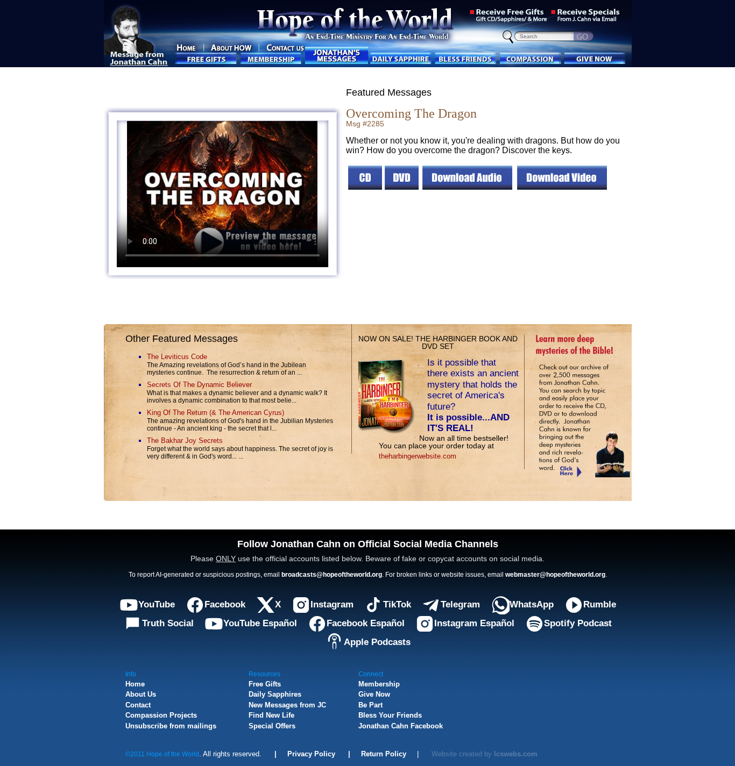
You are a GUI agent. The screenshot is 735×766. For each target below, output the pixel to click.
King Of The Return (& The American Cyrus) (215, 413)
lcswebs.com (516, 754)
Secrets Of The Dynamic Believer (199, 385)
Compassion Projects (161, 715)
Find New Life (271, 715)
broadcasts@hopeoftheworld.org (331, 574)
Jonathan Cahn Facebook (400, 726)
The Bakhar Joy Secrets (185, 440)
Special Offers (272, 726)
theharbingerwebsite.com (417, 456)
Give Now (374, 694)
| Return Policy (370, 754)
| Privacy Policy (299, 754)
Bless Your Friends (390, 715)
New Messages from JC (287, 705)
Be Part (370, 705)
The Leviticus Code (177, 357)
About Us (140, 694)
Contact (138, 705)
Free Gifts (265, 684)
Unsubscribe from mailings (170, 726)
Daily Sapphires (275, 694)
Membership (379, 684)
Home (135, 684)
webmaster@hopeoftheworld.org (555, 574)
